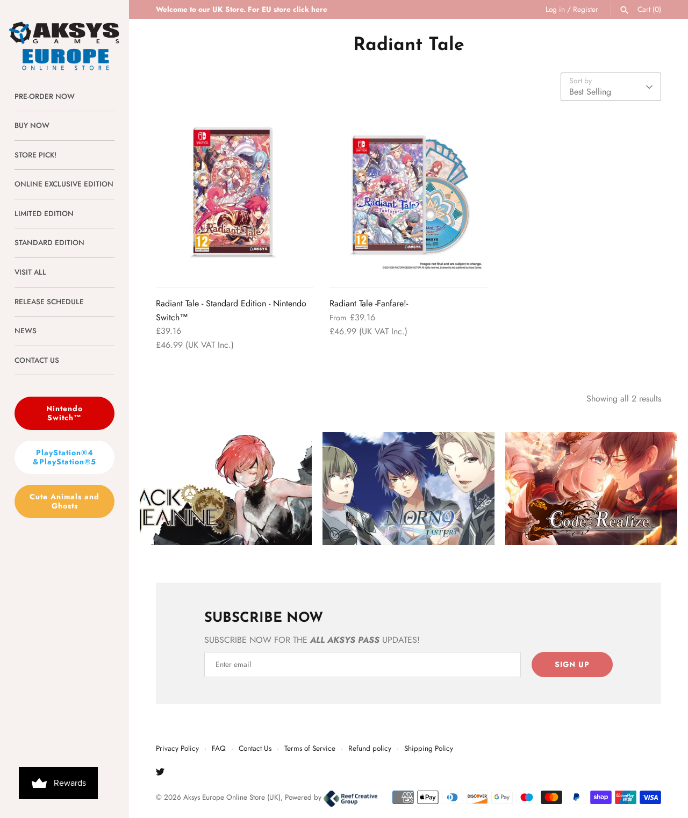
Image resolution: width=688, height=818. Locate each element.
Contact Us (255, 748)
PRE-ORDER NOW (45, 96)
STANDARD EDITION (49, 242)
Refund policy (369, 748)
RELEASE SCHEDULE (49, 301)
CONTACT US (37, 360)
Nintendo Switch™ (64, 413)
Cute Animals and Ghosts (64, 501)
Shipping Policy (428, 748)
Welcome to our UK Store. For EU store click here (241, 9)
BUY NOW (32, 125)
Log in (555, 9)
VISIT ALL (30, 272)
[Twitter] (160, 773)
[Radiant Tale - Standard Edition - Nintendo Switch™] (234, 196)
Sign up (572, 664)
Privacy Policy (177, 748)
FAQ (219, 748)
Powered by (304, 797)
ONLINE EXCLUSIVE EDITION (64, 183)
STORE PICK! (35, 154)
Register (585, 9)
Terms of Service (309, 748)
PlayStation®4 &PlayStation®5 (64, 457)
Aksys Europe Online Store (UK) (232, 797)
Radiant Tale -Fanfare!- (368, 303)
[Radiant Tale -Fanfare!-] (408, 196)
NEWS (26, 330)
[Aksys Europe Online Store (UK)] (64, 35)
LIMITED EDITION (44, 213)
